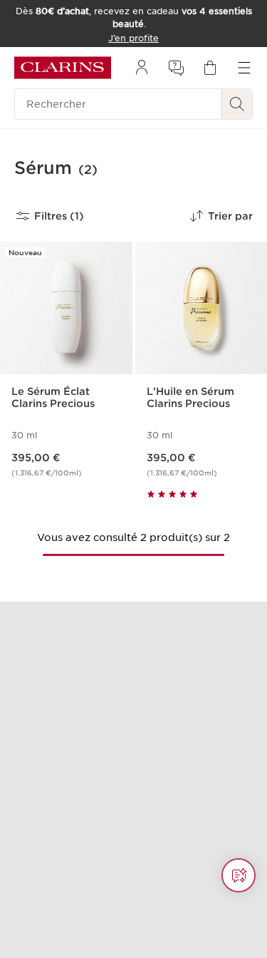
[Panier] (210, 67)
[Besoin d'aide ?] (238, 875)
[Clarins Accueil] (62, 68)
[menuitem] (141, 67)
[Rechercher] (237, 104)
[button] (238, 875)
